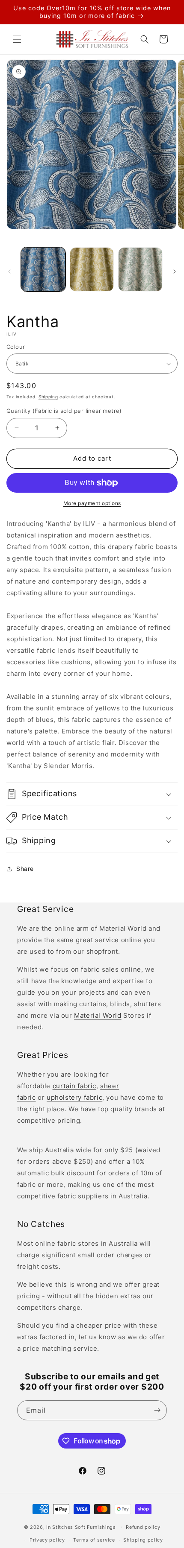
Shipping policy (143, 1540)
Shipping (48, 396)
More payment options (92, 503)
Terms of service (94, 1540)
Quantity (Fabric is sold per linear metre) (64, 410)
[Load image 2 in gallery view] (92, 269)
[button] (17, 39)
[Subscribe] (157, 1410)
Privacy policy (47, 1540)
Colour (15, 346)
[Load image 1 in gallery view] (43, 269)
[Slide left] (9, 271)
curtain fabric (74, 1086)
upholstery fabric (74, 1097)
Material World (97, 1015)
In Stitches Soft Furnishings (81, 1527)
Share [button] (25, 868)
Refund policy (143, 1527)
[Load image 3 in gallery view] (140, 269)
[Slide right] (174, 271)
